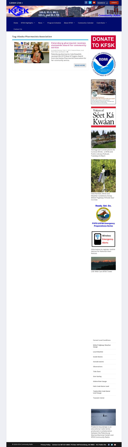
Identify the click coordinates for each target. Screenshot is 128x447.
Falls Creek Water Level (101, 386)
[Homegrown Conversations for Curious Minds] (103, 148)
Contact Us (18, 29)
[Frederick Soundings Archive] (103, 425)
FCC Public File (101, 445)
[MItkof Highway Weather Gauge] (103, 192)
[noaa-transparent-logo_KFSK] (103, 76)
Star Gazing (97, 376)
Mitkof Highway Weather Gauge (102, 346)
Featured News (76, 50)
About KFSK (68, 23)
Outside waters (98, 362)
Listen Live (15, 2)
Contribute (101, 23)
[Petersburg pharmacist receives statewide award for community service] (31, 52)
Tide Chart (97, 371)
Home (16, 23)
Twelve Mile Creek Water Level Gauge (101, 392)
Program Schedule (54, 23)
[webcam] (103, 269)
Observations (97, 367)
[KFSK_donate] (103, 48)
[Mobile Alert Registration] (103, 247)
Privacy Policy (45, 445)
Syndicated (62, 52)
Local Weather (98, 352)
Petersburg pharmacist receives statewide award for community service (68, 45)
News (40, 23)
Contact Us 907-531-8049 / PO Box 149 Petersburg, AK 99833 (73, 445)
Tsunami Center (98, 398)
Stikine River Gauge (100, 381)
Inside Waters (98, 357)
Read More (80, 65)
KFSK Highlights (27, 23)
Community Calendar (86, 23)
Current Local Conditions (101, 340)
